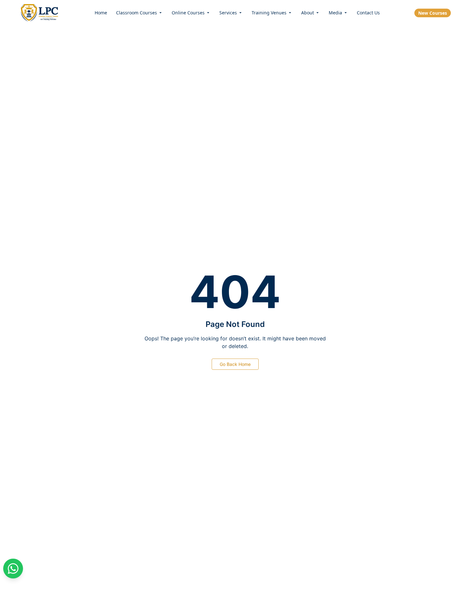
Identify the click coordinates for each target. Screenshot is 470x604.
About (307, 13)
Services (228, 13)
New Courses (432, 13)
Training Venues (269, 13)
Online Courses (188, 13)
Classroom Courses (136, 13)
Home (101, 13)
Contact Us (368, 13)
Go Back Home (235, 364)
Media (335, 13)
